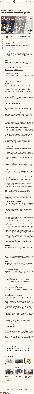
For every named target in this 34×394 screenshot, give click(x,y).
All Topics (20, 389)
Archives (25, 389)
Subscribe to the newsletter (4, 393)
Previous (8, 382)
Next (31, 382)
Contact (8, 389)
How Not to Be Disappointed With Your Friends (9, 365)
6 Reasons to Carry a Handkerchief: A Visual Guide (28, 365)
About (16, 389)
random (28, 1)
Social (6, 9)
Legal (12, 389)
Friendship (3, 9)
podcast (32, 1)
